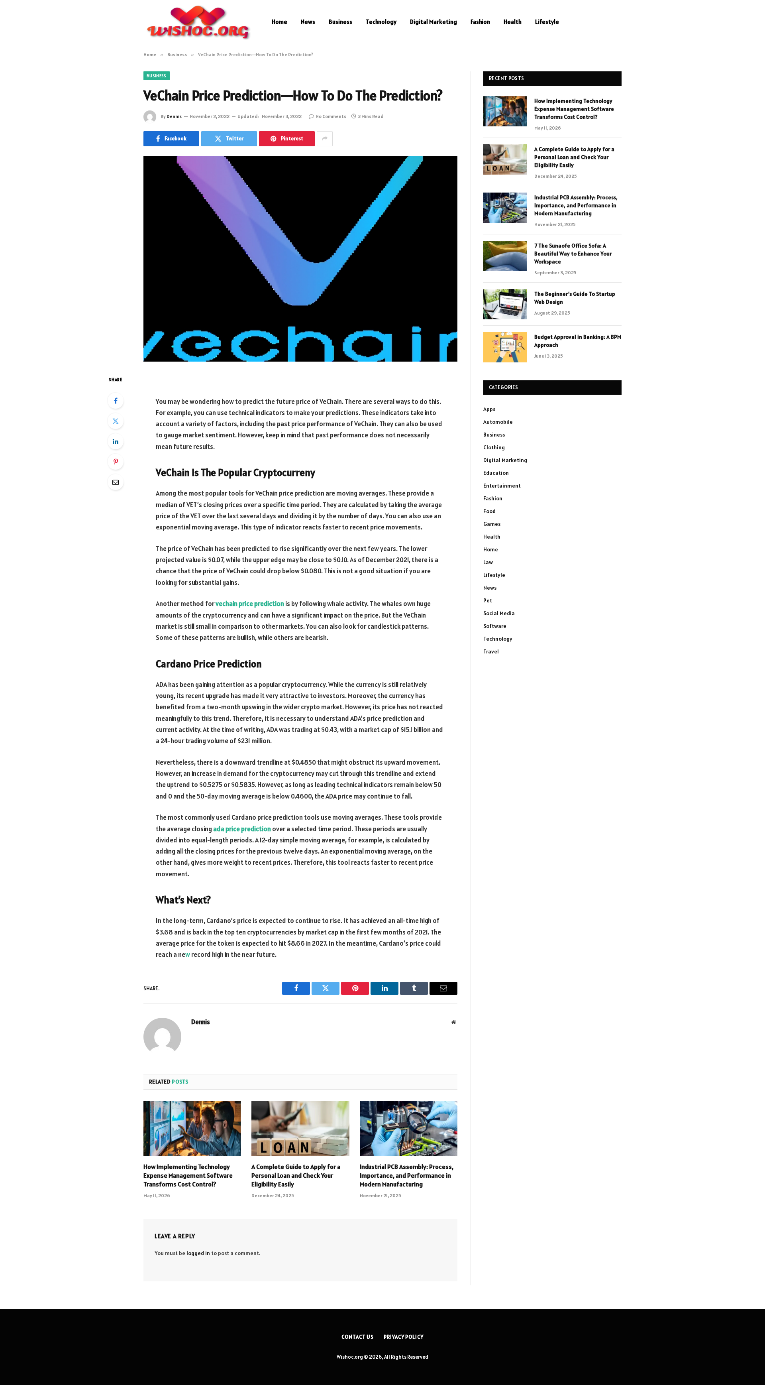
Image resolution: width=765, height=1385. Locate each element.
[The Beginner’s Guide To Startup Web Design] (505, 304)
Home (279, 22)
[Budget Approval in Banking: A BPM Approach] (505, 347)
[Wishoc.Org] (197, 21)
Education (496, 472)
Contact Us (357, 1337)
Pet (487, 600)
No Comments (331, 116)
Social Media (499, 613)
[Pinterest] (116, 462)
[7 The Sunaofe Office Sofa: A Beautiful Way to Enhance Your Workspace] (505, 256)
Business (340, 22)
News (308, 22)
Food (489, 511)
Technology (381, 22)
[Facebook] (116, 401)
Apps (489, 409)
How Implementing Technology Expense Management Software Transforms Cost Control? (188, 1175)
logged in (198, 1253)
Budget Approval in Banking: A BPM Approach (577, 340)
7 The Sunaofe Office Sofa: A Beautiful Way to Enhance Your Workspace (573, 253)
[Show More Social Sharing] (325, 138)
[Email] (116, 482)
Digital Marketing (433, 22)
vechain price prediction (250, 603)
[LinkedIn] (116, 441)
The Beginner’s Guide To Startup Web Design (574, 297)
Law (488, 562)
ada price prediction (242, 828)
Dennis (174, 116)
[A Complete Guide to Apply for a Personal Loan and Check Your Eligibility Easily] (300, 1128)
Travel (491, 651)
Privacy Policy (404, 1337)
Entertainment (502, 485)
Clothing (494, 447)
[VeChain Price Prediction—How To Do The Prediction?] (300, 259)
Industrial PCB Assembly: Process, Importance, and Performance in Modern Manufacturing (406, 1175)
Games (491, 523)
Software (494, 626)
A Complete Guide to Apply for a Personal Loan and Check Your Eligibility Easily (295, 1175)
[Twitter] (116, 421)
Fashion (480, 22)
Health (513, 22)
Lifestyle (547, 22)
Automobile (498, 421)
